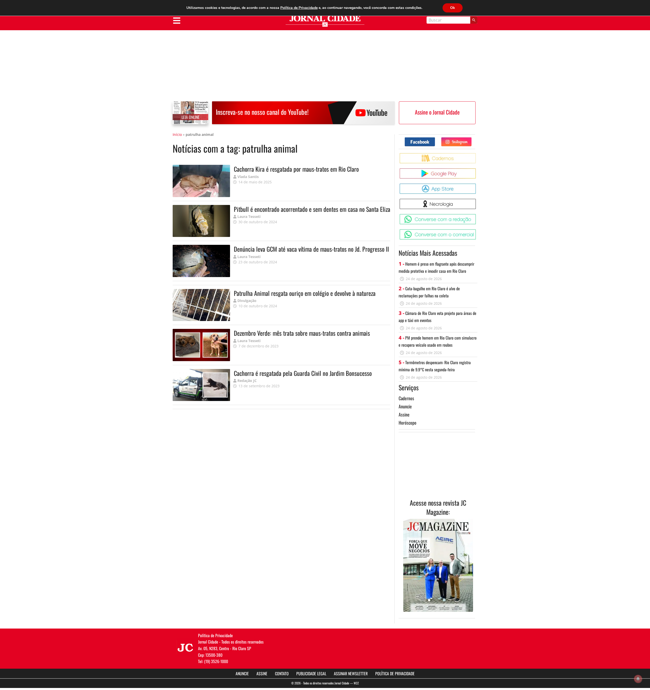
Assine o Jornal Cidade (437, 112)
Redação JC (247, 380)
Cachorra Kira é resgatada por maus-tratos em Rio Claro (296, 168)
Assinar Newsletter (351, 673)
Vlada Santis (248, 176)
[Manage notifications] (638, 679)
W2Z (356, 683)
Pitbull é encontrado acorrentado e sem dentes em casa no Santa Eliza (312, 209)
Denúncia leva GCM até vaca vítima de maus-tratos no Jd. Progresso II (311, 248)
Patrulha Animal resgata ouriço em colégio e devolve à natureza (305, 293)
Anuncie (405, 406)
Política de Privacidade (395, 673)
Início (177, 134)
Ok (452, 7)
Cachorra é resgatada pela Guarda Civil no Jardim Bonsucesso (303, 373)
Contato (282, 673)
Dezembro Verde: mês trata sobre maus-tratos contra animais (302, 333)
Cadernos (406, 398)
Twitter (471, 139)
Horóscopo (407, 422)
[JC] (185, 647)
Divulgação (246, 300)
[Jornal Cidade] (325, 21)
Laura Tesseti (249, 216)
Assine (404, 414)
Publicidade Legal (311, 673)
